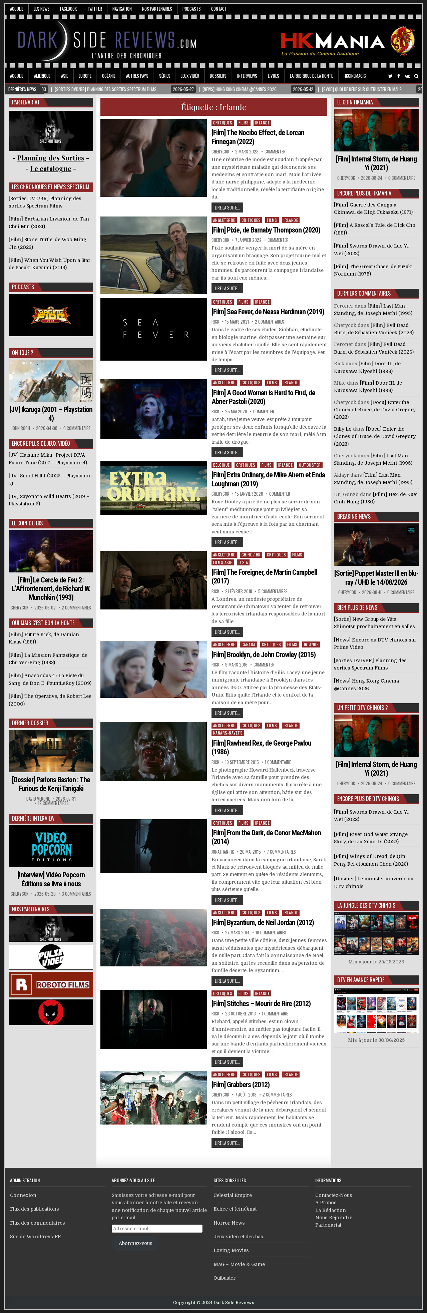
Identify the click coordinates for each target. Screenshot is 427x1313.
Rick (215, 322)
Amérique (42, 75)
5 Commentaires (273, 591)
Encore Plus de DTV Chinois (368, 799)
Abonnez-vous (135, 1243)
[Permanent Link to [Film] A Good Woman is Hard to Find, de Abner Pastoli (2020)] (153, 409)
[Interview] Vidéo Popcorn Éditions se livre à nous (51, 879)
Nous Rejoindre (333, 1217)
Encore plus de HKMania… (365, 193)
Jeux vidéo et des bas (238, 1236)
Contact (219, 8)
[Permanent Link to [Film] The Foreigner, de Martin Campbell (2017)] (153, 580)
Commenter (275, 151)
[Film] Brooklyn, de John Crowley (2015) (263, 654)
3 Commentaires (76, 894)
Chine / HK (251, 554)
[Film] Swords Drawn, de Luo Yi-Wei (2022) (372, 815)
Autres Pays (137, 75)
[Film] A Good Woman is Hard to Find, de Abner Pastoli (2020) (263, 397)
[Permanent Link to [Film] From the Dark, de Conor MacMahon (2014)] (153, 846)
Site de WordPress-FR (35, 1236)
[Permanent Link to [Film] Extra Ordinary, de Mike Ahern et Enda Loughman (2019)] (153, 488)
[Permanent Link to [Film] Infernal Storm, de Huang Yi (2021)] (376, 130)
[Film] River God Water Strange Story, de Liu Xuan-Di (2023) (371, 838)
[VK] (407, 76)
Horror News (229, 1223)
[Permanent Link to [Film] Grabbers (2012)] (153, 1098)
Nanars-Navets (228, 733)
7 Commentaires (281, 852)
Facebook (68, 8)
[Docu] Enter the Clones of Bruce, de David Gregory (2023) (375, 410)
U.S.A (243, 562)
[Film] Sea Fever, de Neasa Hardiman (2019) (267, 312)
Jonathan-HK (222, 852)
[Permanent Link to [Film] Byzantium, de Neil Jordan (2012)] (153, 937)
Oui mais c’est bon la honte (43, 623)
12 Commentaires (53, 803)
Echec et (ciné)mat (235, 1209)
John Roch (20, 428)
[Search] (416, 76)
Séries (164, 75)
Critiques (223, 122)
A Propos (326, 1202)
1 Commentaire (278, 762)
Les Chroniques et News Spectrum (50, 187)
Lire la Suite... (227, 207)
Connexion (23, 1195)
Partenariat (328, 1225)
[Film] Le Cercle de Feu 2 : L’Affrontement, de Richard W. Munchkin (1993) (51, 589)
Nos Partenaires (157, 8)
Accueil (16, 8)
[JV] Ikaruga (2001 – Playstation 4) (50, 413)
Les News (42, 8)
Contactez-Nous (333, 1195)
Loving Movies (231, 1250)
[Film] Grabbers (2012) (240, 1084)
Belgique (221, 465)
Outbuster (310, 465)
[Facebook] (398, 76)
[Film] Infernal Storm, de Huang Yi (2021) (376, 163)
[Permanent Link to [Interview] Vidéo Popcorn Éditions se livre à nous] (51, 846)
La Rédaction (330, 1210)
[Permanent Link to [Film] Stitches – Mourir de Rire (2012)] (153, 1019)
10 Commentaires (271, 932)
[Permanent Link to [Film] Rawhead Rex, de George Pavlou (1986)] (153, 751)
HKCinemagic (355, 75)
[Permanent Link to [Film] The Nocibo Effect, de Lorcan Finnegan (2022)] (153, 158)
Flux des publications (34, 1209)
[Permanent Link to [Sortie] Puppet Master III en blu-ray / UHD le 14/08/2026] (376, 544)
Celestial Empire (233, 1195)
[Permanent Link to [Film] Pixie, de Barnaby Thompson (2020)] (153, 255)
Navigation (122, 8)
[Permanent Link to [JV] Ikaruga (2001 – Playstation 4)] (51, 381)
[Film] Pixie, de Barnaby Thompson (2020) (265, 230)
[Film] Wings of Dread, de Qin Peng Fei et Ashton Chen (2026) (371, 860)
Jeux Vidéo (190, 75)
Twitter (94, 8)
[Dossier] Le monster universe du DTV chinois (373, 882)
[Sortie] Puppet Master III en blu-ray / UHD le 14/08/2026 (376, 577)
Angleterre (224, 220)
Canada (249, 644)
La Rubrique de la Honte (311, 75)
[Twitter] (390, 76)
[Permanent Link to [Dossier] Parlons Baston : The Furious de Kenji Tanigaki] (51, 751)
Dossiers (218, 75)
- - (51, 168)
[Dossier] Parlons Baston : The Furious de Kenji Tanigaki (51, 784)
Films (244, 122)
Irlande (262, 122)
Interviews (247, 75)
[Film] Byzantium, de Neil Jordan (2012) (262, 922)
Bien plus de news (357, 607)
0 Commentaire (76, 428)
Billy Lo (343, 429)
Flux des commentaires (37, 1223)
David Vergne (38, 799)
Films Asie (222, 562)
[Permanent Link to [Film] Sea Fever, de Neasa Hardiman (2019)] (153, 329)
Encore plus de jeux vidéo (41, 443)
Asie (64, 75)
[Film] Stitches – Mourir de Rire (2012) (261, 1003)
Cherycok (220, 151)
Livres (273, 75)
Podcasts (191, 8)
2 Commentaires (269, 322)
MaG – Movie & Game (239, 1264)
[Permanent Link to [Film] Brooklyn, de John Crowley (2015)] (153, 669)
